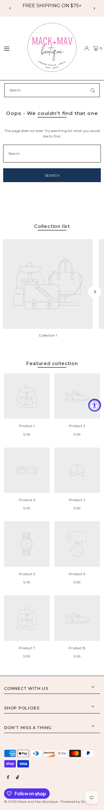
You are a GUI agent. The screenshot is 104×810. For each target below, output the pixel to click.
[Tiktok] (17, 777)
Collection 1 (48, 335)
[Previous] (10, 8)
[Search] (93, 90)
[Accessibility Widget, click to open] (94, 405)
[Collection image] (48, 284)
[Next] (94, 8)
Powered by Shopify (77, 801)
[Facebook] (8, 777)
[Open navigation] (11, 48)
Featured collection (52, 363)
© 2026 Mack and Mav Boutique (31, 801)
